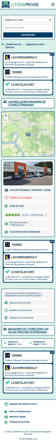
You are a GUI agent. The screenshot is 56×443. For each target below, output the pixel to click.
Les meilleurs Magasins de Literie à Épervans (27, 103)
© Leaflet (42, 154)
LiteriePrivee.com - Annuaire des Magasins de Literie (31, 432)
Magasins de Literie (35, 44)
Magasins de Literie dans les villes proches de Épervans (28, 330)
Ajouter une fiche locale (20, 303)
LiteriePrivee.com (14, 44)
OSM (52, 154)
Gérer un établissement (20, 411)
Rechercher (28, 35)
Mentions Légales (17, 416)
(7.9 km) (40, 343)
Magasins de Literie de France (23, 404)
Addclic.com (31, 439)
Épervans (10, 47)
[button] (28, 134)
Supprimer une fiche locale (21, 318)
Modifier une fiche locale (20, 310)
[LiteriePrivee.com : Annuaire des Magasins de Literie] (20, 4)
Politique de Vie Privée (19, 422)
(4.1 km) (15, 343)
